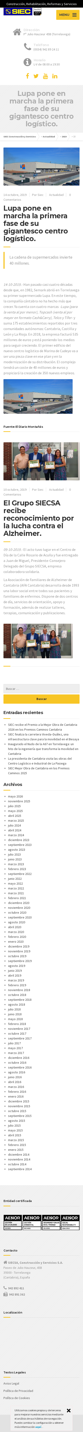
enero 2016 (16, 1096)
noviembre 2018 (19, 990)
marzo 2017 (16, 1053)
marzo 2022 (16, 888)
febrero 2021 (17, 898)
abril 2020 (14, 927)
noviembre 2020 (19, 908)
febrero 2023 (17, 869)
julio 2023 (14, 854)
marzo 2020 (16, 932)
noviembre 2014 (19, 1159)
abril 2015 (14, 1135)
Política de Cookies (16, 1398)
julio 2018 (14, 1009)
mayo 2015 (15, 1130)
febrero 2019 (17, 985)
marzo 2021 (16, 893)
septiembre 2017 (20, 1038)
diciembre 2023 (18, 840)
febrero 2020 (17, 937)
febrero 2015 (17, 1145)
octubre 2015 (17, 1111)
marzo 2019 (16, 980)
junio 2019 (15, 970)
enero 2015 (16, 1150)
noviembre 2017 (19, 1029)
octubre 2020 (17, 912)
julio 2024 (14, 825)
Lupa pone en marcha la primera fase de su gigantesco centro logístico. (35, 223)
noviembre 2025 (19, 801)
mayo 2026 (15, 796)
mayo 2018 (15, 1019)
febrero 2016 (17, 1092)
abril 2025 (14, 816)
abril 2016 (14, 1082)
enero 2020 (16, 941)
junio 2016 (15, 1077)
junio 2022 (15, 879)
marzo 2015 (16, 1140)
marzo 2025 (16, 820)
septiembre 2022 (20, 874)
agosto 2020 (16, 922)
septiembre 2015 (20, 1116)
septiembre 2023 (20, 845)
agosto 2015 (16, 1121)
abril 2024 (14, 830)
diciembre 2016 (18, 1058)
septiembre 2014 (20, 1169)
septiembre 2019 (20, 961)
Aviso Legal (11, 1383)
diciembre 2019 (18, 946)
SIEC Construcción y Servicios (19, 136)
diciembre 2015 (18, 1101)
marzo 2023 (16, 864)
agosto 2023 (16, 849)
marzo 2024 (16, 835)
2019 (64, 136)
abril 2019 (14, 975)
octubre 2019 (17, 956)
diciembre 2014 (18, 1154)
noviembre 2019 (19, 951)
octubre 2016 (17, 1062)
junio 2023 (15, 859)
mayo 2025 (15, 811)
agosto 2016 (16, 1072)
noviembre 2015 (19, 1106)
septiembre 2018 (20, 1000)
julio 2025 (14, 806)
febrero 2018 (17, 1024)
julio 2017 (14, 1043)
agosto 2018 (16, 1004)
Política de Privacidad (18, 1391)
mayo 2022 (15, 883)
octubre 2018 (17, 995)
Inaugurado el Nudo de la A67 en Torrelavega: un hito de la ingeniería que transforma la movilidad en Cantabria (43, 749)
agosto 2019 (16, 966)
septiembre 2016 (20, 1067)
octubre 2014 (17, 1164)
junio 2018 (15, 1014)
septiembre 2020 (20, 917)
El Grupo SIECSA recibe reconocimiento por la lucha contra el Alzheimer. (38, 518)
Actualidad (49, 136)
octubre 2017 (17, 1033)
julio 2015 (14, 1125)
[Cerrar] (69, 1410)
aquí (38, 1427)
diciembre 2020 (18, 903)
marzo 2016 (16, 1087)
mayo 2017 (15, 1048)
